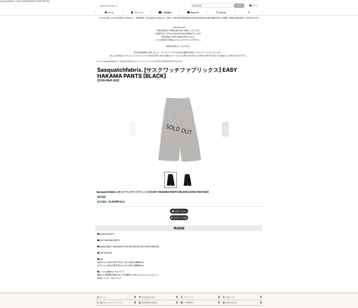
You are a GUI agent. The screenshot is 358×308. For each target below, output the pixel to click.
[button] (249, 13)
